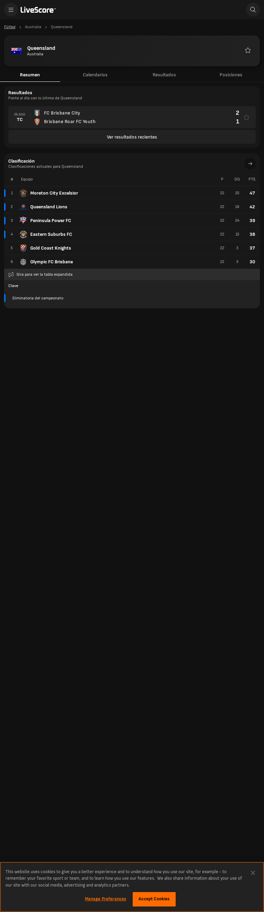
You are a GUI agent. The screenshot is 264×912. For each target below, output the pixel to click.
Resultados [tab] (164, 75)
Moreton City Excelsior (54, 193)
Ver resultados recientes (132, 137)
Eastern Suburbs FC (51, 234)
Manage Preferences (105, 899)
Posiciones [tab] (231, 75)
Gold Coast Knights (50, 248)
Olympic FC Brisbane (51, 262)
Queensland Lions (48, 207)
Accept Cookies (154, 899)
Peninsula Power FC (50, 220)
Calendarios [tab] (95, 75)
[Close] (253, 872)
